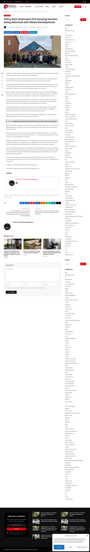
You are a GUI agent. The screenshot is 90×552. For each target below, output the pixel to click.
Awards (67, 44)
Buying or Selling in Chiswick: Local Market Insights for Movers (49, 514)
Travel (66, 252)
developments (18, 195)
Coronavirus (68, 73)
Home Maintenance (69, 139)
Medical (67, 175)
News (47, 6)
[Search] (85, 6)
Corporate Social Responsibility (72, 76)
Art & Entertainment (70, 39)
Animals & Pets (68, 35)
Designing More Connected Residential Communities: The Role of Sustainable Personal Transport (49, 529)
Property (67, 202)
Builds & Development (70, 51)
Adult (66, 28)
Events (66, 91)
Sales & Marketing (69, 225)
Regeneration (68, 220)
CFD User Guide (68, 64)
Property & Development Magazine (15, 27)
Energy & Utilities (69, 87)
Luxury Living (38, 6)
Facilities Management (70, 94)
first (24, 195)
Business (67, 53)
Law (66, 159)
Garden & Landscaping (70, 114)
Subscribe (77, 6)
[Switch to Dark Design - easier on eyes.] (83, 6)
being (6, 195)
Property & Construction (70, 205)
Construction (68, 71)
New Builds (28, 6)
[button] (87, 535)
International (68, 153)
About (54, 6)
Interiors (67, 150)
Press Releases (7, 15)
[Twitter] (2, 80)
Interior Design (68, 148)
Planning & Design (69, 184)
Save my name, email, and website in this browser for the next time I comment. (26, 288)
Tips (66, 248)
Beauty (66, 46)
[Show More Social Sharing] (39, 32)
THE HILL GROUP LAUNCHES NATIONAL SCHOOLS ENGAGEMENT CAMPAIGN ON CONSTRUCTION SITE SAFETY (47, 212)
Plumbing (67, 191)
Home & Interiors (69, 132)
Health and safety (69, 125)
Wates (6, 197)
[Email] (2, 95)
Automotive (67, 42)
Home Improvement (69, 137)
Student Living (68, 236)
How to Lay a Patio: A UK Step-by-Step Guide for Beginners (31, 252)
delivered (11, 195)
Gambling (67, 110)
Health (66, 121)
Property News (68, 214)
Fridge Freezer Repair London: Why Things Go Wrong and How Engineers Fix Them (52, 253)
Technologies (68, 243)
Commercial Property (70, 69)
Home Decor (68, 134)
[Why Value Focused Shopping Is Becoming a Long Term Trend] (36, 521)
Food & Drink (68, 103)
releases (47, 195)
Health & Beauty (69, 123)
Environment (68, 89)
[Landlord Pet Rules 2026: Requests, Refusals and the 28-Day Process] (36, 536)
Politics (66, 193)
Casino (66, 58)
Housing (28, 195)
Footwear (67, 105)
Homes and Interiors (70, 141)
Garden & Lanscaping (70, 116)
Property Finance (69, 207)
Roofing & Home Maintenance (72, 223)
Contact (61, 6)
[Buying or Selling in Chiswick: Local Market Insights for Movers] (36, 514)
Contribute (10, 1)
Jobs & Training (68, 157)
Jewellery (67, 155)
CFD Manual (68, 62)
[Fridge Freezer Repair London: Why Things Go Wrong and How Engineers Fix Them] (52, 244)
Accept (59, 547)
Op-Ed (66, 182)
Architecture (68, 37)
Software (67, 230)
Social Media (68, 227)
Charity (66, 67)
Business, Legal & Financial (71, 55)
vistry (58, 195)
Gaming (67, 112)
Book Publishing (69, 48)
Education (67, 82)
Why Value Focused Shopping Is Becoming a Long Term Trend (49, 520)
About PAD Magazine (18, 1)
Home (21, 6)
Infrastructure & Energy (70, 146)
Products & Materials (70, 200)
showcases (53, 195)
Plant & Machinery (69, 189)
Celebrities (67, 60)
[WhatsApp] (2, 91)
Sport (66, 232)
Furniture (67, 107)
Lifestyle (67, 164)
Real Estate (67, 218)
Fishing (66, 101)
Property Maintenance (70, 211)
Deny (70, 547)
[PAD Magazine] (10, 7)
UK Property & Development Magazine (29, 549)
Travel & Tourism (69, 254)
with (10, 197)
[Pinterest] (2, 87)
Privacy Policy (15, 534)
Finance (67, 98)
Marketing (67, 173)
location (37, 195)
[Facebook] (2, 77)
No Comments (32, 27)
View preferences (82, 547)
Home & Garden (69, 130)
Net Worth (67, 177)
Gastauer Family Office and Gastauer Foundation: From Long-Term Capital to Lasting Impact (12, 254)
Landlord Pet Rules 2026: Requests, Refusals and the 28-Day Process (49, 536)
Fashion (67, 96)
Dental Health (68, 80)
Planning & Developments (71, 187)
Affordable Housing (69, 30)
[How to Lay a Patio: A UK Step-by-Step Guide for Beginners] (32, 244)
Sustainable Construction (71, 241)
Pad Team (27, 1)
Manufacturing (68, 171)
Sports (66, 234)
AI (65, 33)
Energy (66, 85)
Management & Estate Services (72, 168)
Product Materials (69, 198)
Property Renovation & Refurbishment (74, 216)
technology (67, 245)
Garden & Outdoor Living (71, 119)
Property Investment (70, 209)
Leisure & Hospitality (70, 162)
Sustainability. (68, 239)
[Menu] (4, 2)
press (42, 195)
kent (33, 195)
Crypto (66, 78)
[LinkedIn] (2, 84)
